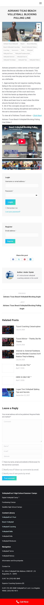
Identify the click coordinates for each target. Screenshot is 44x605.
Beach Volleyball (8, 522)
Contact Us (6, 566)
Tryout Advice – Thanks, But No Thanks (28, 340)
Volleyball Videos (34, 60)
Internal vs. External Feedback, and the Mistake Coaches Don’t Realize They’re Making (28, 354)
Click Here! (37, 115)
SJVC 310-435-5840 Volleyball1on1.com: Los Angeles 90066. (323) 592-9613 (21, 589)
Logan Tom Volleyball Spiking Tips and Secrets (27, 390)
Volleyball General (8, 56)
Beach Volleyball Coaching (11, 47)
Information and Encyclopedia (12, 561)
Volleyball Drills (7, 536)
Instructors (15, 50)
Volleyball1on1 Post (9, 517)
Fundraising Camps (9, 502)
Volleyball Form (8, 53)
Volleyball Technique (9, 60)
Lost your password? (12, 212)
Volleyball (30, 50)
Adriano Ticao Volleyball (10, 44)
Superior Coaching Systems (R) (13, 583)
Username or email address (15, 181)
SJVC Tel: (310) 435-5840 (11, 579)
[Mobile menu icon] (40, 3)
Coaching (6, 50)
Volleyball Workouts (9, 541)
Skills (22, 50)
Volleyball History (8, 556)
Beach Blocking (32, 44)
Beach (22, 44)
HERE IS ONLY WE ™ (24, 377)
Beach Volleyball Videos (29, 47)
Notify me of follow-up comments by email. (21, 470)
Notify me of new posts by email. (17, 474)
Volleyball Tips (22, 60)
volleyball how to (22, 56)
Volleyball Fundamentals (22, 53)
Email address (10, 231)
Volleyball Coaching (9, 527)
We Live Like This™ (23, 365)
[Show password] (36, 195)
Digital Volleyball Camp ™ (10, 497)
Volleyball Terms (8, 551)
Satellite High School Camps (12, 507)
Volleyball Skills (7, 531)
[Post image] (8, 330)
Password (9, 191)
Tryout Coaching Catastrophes (28, 326)
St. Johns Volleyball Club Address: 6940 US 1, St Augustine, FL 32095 (19, 572)
